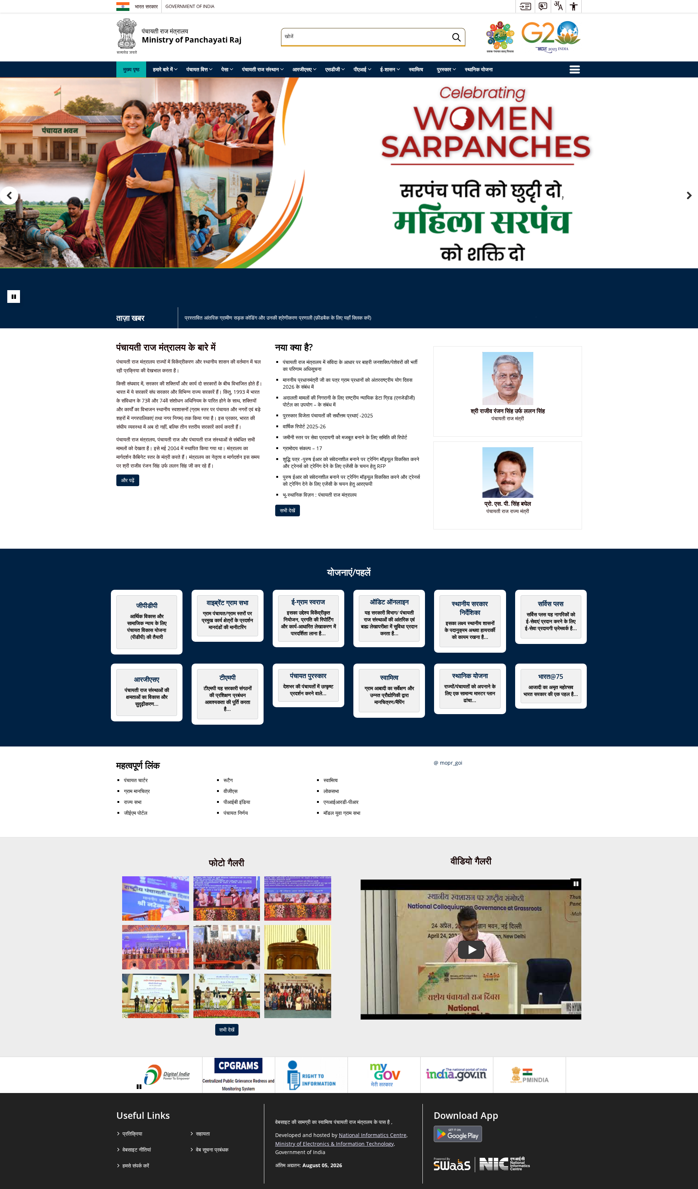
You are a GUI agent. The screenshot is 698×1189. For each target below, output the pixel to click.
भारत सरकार (146, 6)
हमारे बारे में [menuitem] (163, 69)
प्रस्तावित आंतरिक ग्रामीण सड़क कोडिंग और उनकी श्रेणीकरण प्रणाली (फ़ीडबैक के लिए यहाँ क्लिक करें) (278, 317)
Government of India (189, 6)
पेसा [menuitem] (224, 69)
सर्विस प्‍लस (550, 603)
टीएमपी (228, 677)
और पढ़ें (128, 480)
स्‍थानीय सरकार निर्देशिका (470, 608)
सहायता (203, 1133)
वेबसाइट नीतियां (137, 1149)
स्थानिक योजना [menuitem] (479, 69)
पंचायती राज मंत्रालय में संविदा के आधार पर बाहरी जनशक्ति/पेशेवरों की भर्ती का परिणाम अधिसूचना (350, 365)
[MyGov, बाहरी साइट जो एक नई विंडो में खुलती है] (384, 1075)
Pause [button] (13, 296)
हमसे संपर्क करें (136, 1165)
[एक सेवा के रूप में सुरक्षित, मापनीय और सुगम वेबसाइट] (452, 1163)
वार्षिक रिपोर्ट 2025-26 (304, 426)
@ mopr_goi (448, 762)
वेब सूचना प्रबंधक (212, 1149)
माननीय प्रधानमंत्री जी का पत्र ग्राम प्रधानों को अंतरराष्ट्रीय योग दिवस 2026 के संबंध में (347, 383)
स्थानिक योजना (470, 675)
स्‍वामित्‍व (389, 677)
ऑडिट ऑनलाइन (389, 601)
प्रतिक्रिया (132, 1133)
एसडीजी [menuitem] (332, 69)
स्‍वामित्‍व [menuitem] (416, 69)
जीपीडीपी (146, 605)
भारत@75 (550, 676)
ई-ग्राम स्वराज (308, 601)
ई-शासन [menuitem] (387, 69)
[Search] (456, 38)
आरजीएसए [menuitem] (302, 69)
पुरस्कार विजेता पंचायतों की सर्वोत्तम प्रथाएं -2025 (328, 415)
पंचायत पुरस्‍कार (308, 675)
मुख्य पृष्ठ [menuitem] (131, 69)
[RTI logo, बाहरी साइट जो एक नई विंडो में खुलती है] (311, 1075)
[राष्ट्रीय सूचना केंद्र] (505, 1163)
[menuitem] (525, 6)
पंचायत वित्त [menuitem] (197, 69)
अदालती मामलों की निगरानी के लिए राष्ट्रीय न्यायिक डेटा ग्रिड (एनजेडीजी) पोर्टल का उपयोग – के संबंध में (349, 401)
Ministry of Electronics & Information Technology (334, 1143)
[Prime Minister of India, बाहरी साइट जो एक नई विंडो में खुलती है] (529, 1075)
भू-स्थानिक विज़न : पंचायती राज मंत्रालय (320, 494)
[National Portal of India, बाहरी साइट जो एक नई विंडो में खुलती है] (457, 1075)
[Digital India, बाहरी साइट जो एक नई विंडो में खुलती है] (166, 1075)
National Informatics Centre (372, 1135)
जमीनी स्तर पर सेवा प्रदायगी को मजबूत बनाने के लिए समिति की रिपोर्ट (345, 437)
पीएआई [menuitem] (360, 69)
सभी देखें (287, 510)
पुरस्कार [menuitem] (444, 69)
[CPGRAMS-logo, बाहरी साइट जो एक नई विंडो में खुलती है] (238, 1075)
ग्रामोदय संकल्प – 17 (302, 448)
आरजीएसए (146, 679)
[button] (9, 196)
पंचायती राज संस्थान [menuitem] (260, 69)
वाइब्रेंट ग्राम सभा (227, 602)
